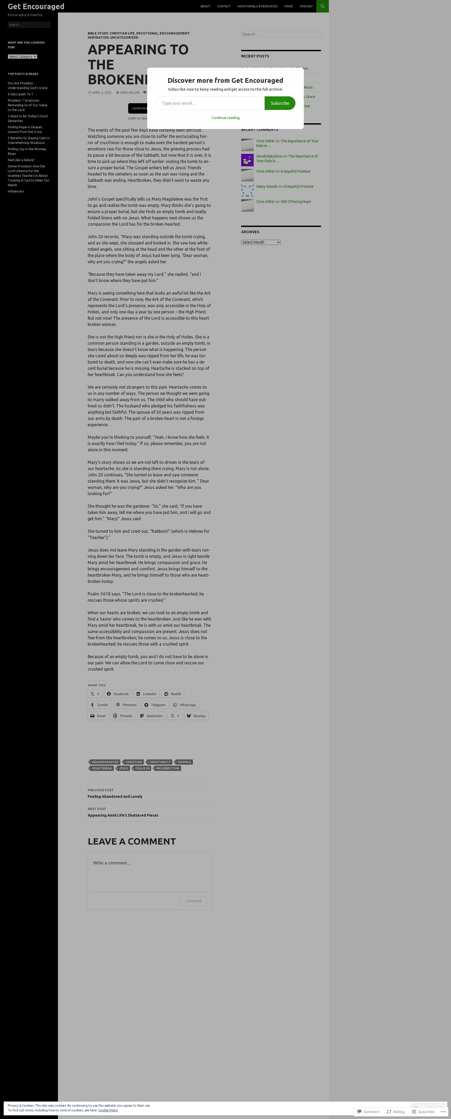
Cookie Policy (108, 1110)
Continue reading (226, 118)
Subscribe (280, 103)
